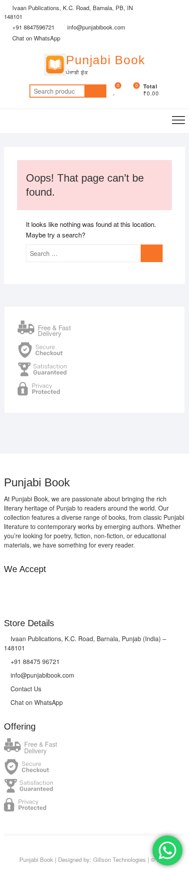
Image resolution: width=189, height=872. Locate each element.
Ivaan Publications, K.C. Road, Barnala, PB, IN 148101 (68, 12)
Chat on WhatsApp (35, 38)
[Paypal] (63, 588)
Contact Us (25, 688)
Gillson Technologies (119, 859)
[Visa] (46, 588)
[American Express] (11, 588)
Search (95, 91)
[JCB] (134, 588)
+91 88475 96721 (34, 661)
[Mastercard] (28, 588)
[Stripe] (116, 588)
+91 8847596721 (33, 27)
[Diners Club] (81, 588)
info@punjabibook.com (95, 27)
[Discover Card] (98, 588)
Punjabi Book (105, 60)
